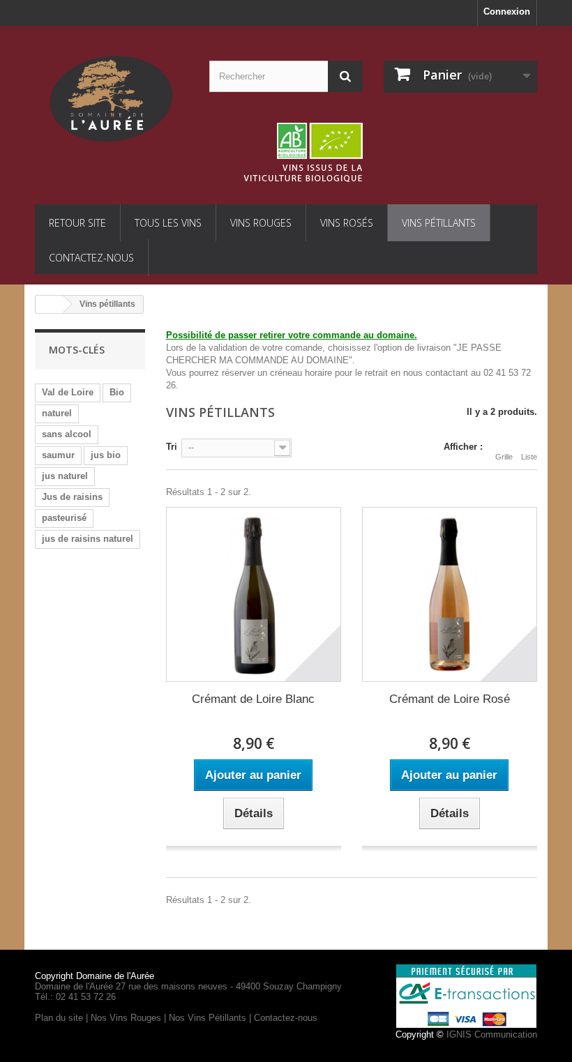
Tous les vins (168, 222)
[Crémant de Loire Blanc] (253, 594)
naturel (57, 413)
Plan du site (59, 1017)
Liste (529, 457)
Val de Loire (67, 392)
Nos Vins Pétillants (207, 1017)
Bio (117, 392)
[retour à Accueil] (49, 304)
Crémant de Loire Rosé (449, 699)
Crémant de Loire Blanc (253, 699)
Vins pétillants (439, 222)
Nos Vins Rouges (126, 1017)
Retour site (77, 222)
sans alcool (66, 434)
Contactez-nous (91, 257)
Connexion (506, 11)
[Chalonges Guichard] (111, 98)
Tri (171, 446)
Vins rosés (346, 222)
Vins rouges (261, 222)
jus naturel (65, 476)
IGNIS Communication (491, 1034)
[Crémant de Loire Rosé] (449, 594)
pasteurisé (64, 518)
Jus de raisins (72, 497)
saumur (58, 455)
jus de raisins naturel (87, 538)
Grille (504, 457)
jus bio (106, 455)
